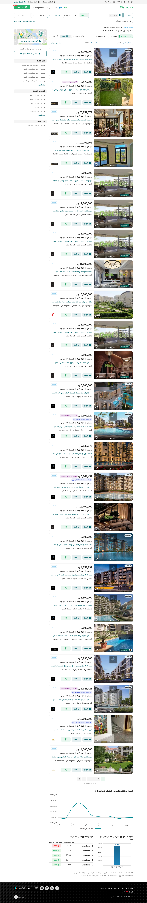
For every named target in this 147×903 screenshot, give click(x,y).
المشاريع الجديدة (38, 7)
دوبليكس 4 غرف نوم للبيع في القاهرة (33, 73)
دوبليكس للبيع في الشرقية (37, 104)
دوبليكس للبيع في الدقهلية (37, 107)
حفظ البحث (17, 21)
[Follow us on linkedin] (52, 889)
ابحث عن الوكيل (51, 7)
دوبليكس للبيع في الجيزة (37, 96)
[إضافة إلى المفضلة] (96, 73)
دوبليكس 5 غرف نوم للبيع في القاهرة (33, 77)
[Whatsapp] (66, 72)
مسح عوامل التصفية (29, 21)
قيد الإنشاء (67, 15)
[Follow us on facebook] (57, 889)
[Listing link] (91, 62)
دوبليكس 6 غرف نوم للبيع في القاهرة (33, 81)
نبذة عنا (130, 888)
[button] (128, 15)
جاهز (75, 15)
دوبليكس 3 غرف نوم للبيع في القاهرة (33, 69)
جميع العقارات (126, 36)
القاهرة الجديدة (126, 43)
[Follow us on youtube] (42, 889)
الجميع (83, 15)
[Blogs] (63, 7)
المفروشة (113, 36)
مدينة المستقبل (94, 43)
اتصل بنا (122, 888)
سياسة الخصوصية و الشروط (108, 888)
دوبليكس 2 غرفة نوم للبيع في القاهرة (33, 65)
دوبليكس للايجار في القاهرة (36, 126)
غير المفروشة (101, 36)
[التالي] (79, 779)
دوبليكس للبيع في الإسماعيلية (36, 111)
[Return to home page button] (126, 7)
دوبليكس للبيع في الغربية (37, 100)
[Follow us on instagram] (47, 889)
